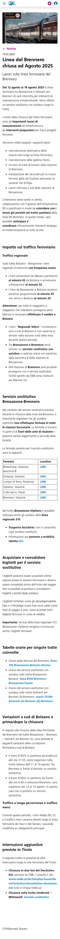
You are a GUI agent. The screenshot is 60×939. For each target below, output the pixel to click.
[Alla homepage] (12, 3)
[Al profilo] (57, 3)
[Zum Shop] (51, 3)
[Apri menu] (4, 3)
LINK (43, 467)
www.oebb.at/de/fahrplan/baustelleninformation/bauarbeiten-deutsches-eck (33, 883)
